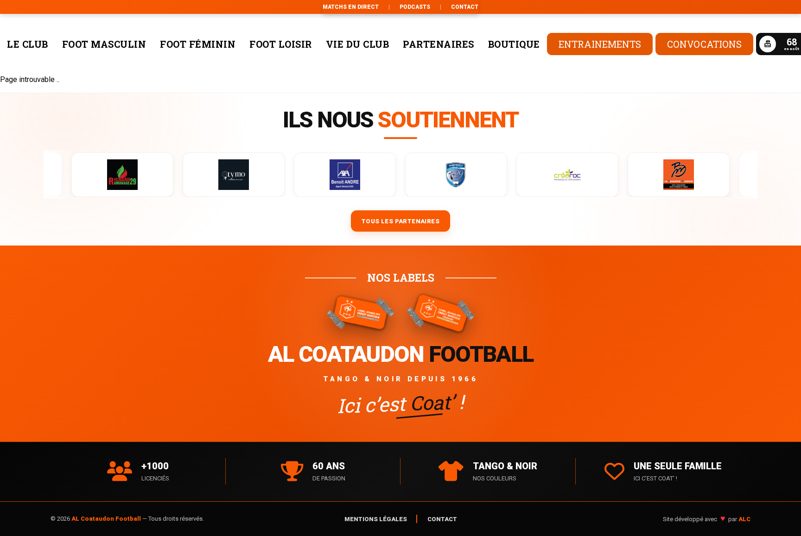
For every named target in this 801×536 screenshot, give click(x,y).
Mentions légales (375, 519)
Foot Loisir (280, 44)
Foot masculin (104, 44)
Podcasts (415, 7)
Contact (464, 7)
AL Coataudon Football (106, 518)
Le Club (27, 44)
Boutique (514, 44)
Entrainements (600, 44)
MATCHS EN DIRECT (351, 7)
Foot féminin (197, 44)
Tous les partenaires (400, 221)
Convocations (704, 44)
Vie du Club (357, 44)
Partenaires (438, 44)
